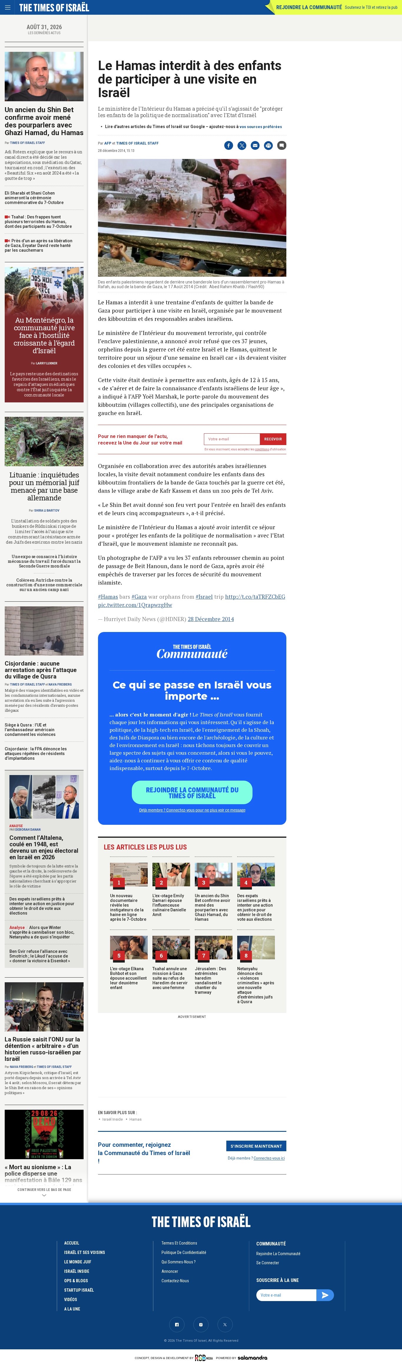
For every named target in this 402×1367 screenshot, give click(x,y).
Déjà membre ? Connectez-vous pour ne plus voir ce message (192, 809)
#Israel (204, 596)
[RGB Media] (205, 1358)
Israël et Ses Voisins (84, 1252)
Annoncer (170, 1271)
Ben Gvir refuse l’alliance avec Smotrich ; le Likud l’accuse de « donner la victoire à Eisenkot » (39, 956)
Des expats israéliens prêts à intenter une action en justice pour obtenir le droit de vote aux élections (255, 907)
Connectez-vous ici (269, 1157)
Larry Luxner (46, 363)
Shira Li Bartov (46, 510)
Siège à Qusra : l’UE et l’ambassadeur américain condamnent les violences (30, 730)
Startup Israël (79, 1290)
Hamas (135, 1119)
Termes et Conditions (179, 1243)
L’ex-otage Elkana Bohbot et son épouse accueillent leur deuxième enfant (128, 978)
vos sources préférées (261, 127)
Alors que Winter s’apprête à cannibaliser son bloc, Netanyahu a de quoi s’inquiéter (41, 932)
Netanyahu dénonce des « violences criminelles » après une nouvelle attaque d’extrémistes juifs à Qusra (255, 985)
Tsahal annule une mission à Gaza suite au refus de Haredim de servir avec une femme (170, 978)
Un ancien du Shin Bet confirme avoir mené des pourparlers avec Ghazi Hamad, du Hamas (212, 907)
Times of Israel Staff (137, 143)
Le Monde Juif (77, 1262)
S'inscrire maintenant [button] (256, 1146)
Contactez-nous (175, 1280)
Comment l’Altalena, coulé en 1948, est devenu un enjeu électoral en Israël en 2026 (43, 847)
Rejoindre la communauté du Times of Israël (192, 792)
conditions (262, 449)
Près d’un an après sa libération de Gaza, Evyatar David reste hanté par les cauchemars (38, 245)
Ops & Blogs (76, 1280)
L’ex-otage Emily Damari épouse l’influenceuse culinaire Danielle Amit (169, 905)
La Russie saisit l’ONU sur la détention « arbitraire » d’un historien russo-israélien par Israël (43, 1049)
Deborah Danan (28, 829)
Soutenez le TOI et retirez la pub (371, 7)
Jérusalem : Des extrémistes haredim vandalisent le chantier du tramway (210, 980)
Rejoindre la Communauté (309, 7)
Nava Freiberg (60, 684)
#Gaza (139, 596)
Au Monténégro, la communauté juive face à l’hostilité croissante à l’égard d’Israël (44, 335)
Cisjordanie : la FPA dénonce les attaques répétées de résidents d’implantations (36, 753)
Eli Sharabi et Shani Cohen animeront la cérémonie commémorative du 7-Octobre (34, 198)
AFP (107, 143)
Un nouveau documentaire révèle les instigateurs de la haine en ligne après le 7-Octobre (128, 907)
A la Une (72, 1309)
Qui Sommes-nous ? (179, 1262)
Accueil (71, 1243)
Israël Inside (112, 1119)
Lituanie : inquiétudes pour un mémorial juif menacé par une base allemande (44, 486)
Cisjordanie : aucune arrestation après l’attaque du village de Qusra (41, 670)
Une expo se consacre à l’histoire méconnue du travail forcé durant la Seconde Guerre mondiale (44, 561)
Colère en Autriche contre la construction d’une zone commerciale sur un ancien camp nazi (44, 584)
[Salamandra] (252, 1358)
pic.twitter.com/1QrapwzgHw (135, 604)
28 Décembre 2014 (211, 619)
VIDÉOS (70, 1299)
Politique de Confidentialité (184, 1252)
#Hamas (108, 596)
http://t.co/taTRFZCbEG (255, 596)
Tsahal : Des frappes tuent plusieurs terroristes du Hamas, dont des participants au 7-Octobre (38, 222)
